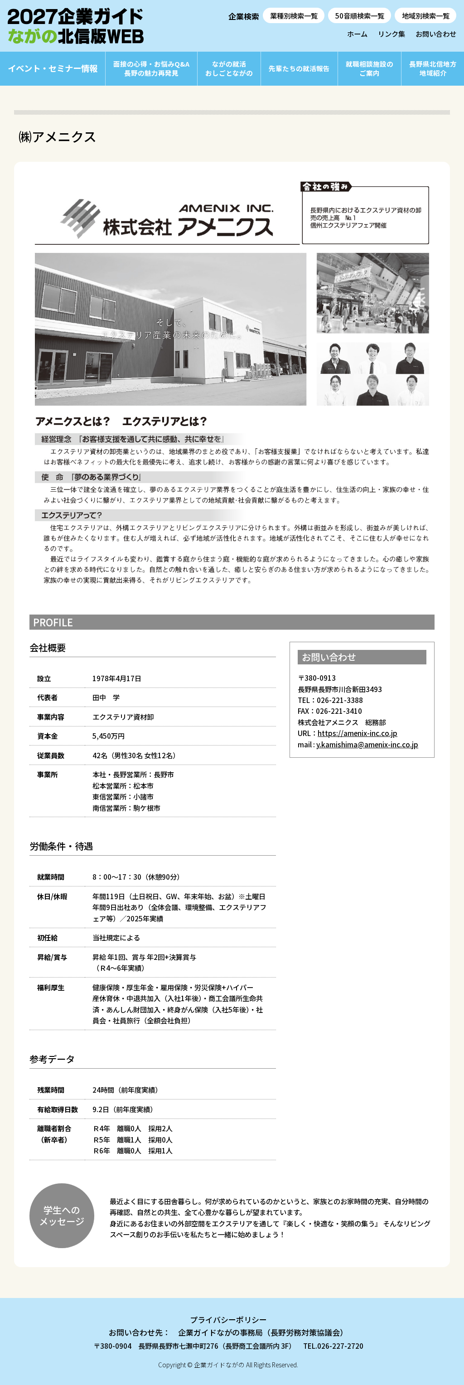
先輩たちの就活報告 (299, 68)
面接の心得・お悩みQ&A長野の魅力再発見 (151, 68)
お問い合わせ (436, 33)
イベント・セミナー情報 (52, 68)
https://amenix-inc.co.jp (357, 733)
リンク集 (391, 33)
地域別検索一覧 (426, 15)
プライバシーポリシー (228, 1319)
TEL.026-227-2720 (333, 1346)
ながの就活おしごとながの (229, 68)
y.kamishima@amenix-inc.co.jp (367, 744)
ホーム (357, 33)
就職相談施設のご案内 (369, 68)
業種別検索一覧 (294, 15)
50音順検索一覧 (359, 15)
